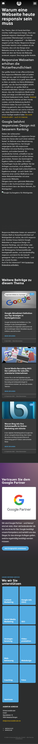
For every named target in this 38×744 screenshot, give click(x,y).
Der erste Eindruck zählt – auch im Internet (17, 115)
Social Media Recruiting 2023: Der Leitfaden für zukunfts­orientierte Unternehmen (18, 370)
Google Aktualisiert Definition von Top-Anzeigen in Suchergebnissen (18, 315)
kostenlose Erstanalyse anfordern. (18, 263)
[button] (35, 3)
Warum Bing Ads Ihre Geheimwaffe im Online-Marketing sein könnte (16, 426)
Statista (33, 97)
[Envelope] (3, 3)
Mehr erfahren (10, 336)
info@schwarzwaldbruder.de (12, 721)
